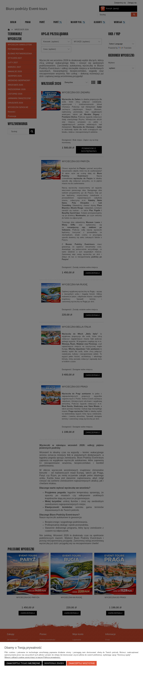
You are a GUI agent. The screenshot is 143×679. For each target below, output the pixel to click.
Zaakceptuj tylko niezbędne (23, 663)
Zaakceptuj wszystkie (82, 663)
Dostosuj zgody (54, 663)
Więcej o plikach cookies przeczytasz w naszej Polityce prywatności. (32, 657)
